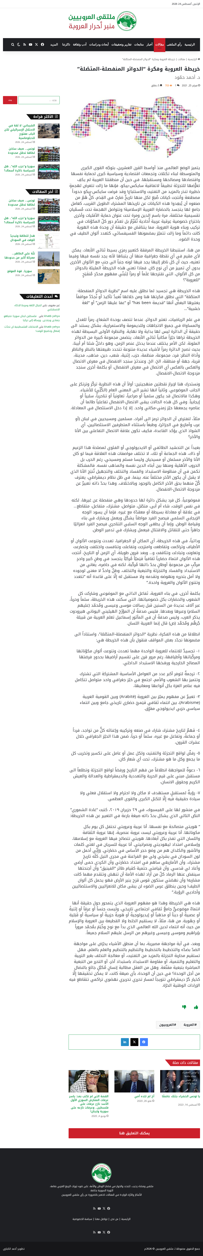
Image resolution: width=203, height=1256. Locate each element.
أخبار (149, 44)
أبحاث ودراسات (99, 44)
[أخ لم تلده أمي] (134, 1081)
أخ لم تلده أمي (144, 1096)
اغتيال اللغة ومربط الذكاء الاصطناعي (37, 307)
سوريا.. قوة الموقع (21, 271)
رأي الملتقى (174, 44)
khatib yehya (52, 316)
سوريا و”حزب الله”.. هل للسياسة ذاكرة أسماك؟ (19, 168)
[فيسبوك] (144, 1042)
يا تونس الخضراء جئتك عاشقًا (181, 1098)
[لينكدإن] (125, 1042)
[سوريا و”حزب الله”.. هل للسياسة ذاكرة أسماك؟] (49, 171)
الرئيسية (190, 44)
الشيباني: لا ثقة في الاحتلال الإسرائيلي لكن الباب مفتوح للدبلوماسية (19, 132)
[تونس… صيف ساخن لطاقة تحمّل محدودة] (49, 154)
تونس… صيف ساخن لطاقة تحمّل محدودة (21, 151)
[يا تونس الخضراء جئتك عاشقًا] (180, 1081)
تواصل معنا (101, 1219)
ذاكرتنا (66, 44)
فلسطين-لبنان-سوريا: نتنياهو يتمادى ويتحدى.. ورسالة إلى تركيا (32, 318)
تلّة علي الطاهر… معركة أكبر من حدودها (20, 255)
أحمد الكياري (9, 1248)
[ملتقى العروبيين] (102, 21)
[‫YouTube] (99, 1208)
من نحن (114, 1219)
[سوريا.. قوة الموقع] (49, 276)
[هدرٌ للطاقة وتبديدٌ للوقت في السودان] (49, 241)
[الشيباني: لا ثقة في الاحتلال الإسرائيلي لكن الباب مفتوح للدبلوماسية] (49, 130)
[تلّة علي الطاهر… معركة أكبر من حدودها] (49, 258)
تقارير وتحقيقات (121, 44)
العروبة (189, 1025)
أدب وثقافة (79, 44)
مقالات (159, 44)
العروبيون (166, 1025)
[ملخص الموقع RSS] (94, 1208)
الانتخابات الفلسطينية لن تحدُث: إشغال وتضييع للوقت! (32, 328)
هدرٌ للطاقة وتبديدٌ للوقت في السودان (22, 238)
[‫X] (134, 1042)
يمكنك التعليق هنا (134, 1133)
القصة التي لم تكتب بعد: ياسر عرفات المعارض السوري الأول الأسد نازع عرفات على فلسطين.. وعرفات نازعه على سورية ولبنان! (88, 1104)
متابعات (139, 44)
